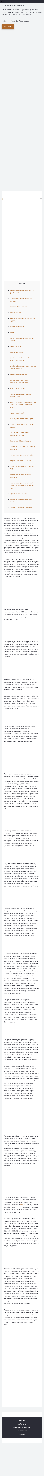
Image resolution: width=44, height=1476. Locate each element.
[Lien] (3, 199)
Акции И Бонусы (15, 346)
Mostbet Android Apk (17, 388)
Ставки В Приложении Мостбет (21, 507)
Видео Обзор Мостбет (17, 413)
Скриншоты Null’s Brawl (19, 493)
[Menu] (41, 199)
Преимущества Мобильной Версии (21, 419)
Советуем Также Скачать (19, 307)
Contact (22, 1434)
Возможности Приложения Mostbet (22, 455)
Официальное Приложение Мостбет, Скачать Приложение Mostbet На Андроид (23, 485)
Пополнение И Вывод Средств (20, 441)
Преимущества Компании (18, 374)
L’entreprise (22, 1431)
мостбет (23, 1204)
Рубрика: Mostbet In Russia (20, 461)
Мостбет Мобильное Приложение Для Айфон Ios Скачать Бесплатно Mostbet (23, 404)
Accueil (22, 1421)
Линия (12, 332)
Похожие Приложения (17, 326)
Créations (22, 1424)
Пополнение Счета (16, 352)
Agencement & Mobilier (22, 1427)
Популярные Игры (16, 312)
